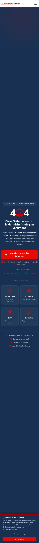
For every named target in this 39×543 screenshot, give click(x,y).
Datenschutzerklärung (10, 529)
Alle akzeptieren (20, 539)
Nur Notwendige (19, 534)
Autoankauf (10, 4)
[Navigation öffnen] (35, 4)
